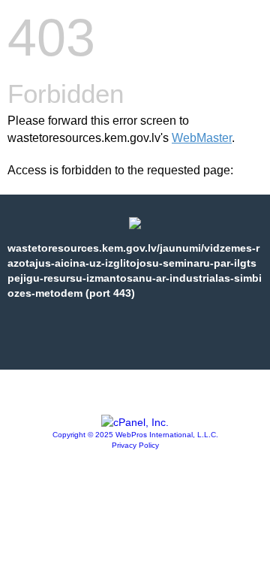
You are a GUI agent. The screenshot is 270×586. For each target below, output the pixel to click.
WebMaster (202, 137)
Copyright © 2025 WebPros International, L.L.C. (135, 434)
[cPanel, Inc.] (135, 422)
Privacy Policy (135, 445)
